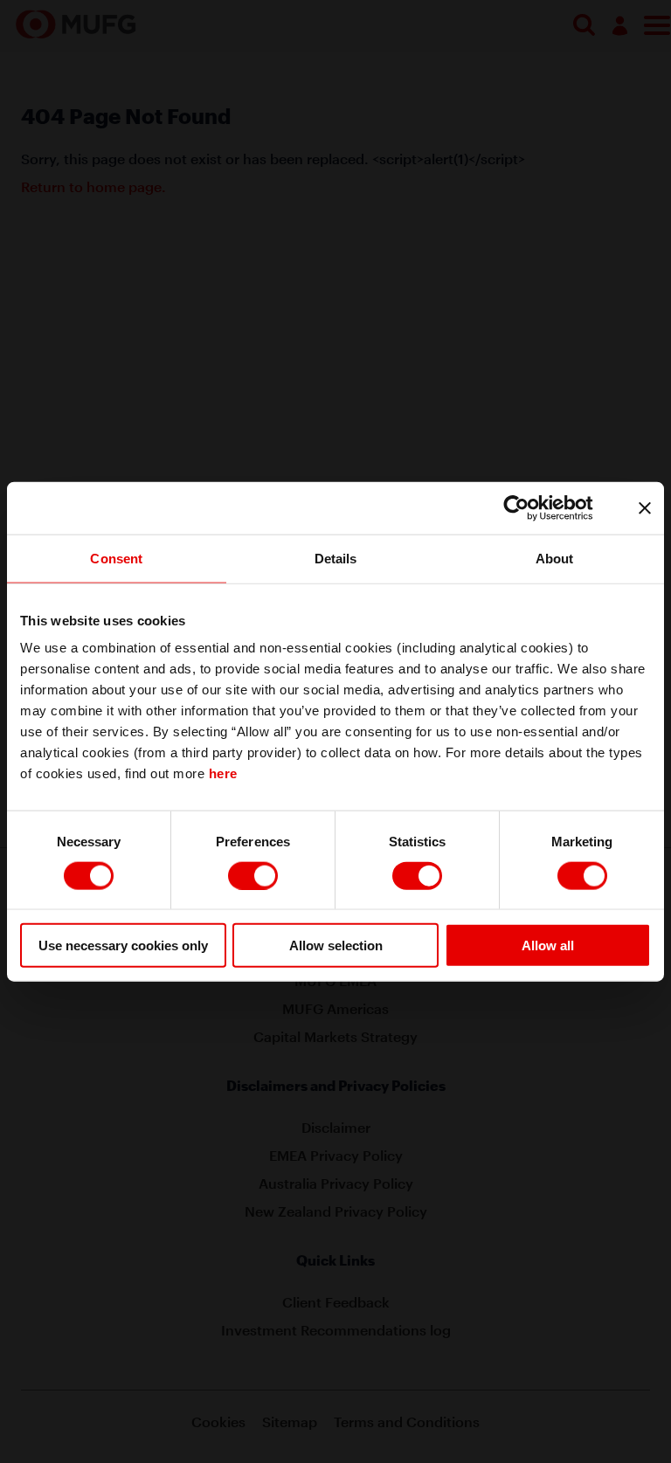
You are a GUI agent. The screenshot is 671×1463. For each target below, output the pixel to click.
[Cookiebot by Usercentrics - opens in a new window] (529, 507)
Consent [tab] (116, 557)
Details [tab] (336, 557)
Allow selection (336, 945)
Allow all (548, 945)
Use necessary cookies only (123, 945)
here (223, 773)
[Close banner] (645, 507)
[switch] (253, 875)
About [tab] (555, 557)
